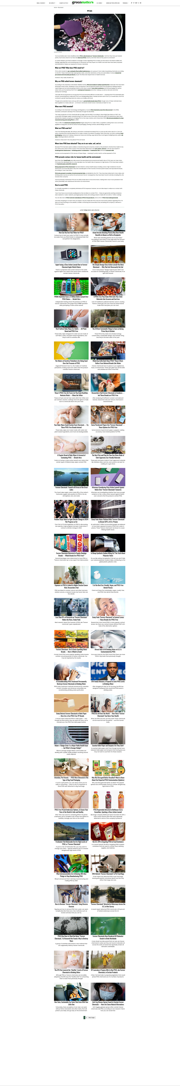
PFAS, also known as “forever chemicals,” (92, 56)
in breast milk (110, 150)
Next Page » (92, 1017)
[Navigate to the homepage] (82, 2)
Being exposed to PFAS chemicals (65, 167)
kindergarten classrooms (62, 150)
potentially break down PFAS (92, 101)
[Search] (131, 2)
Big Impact (60, 7)
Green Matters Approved (113, 3)
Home (55, 7)
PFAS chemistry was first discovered (101, 110)
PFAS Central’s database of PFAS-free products (80, 198)
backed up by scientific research (67, 164)
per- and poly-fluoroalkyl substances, (79, 71)
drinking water (76, 150)
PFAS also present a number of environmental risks (70, 173)
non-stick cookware (98, 88)
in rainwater (85, 150)
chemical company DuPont (72, 123)
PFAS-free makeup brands (110, 198)
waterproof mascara (84, 90)
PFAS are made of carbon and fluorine (98, 85)
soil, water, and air (100, 148)
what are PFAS (82, 58)
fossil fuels (67, 160)
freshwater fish (95, 150)
